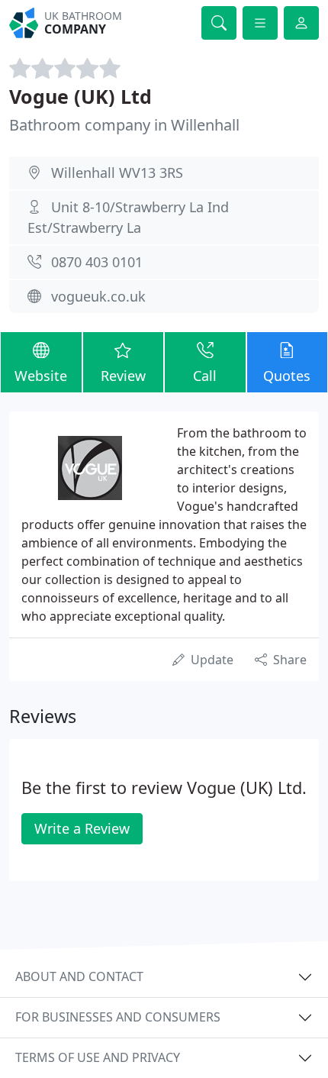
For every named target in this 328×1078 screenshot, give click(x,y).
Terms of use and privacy (97, 1057)
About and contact (79, 976)
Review (123, 375)
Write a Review (82, 828)
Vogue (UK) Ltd (80, 96)
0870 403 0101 (97, 262)
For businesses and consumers (117, 1017)
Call (205, 375)
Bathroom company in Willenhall (124, 125)
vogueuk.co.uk (98, 296)
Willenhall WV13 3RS (117, 172)
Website (40, 375)
